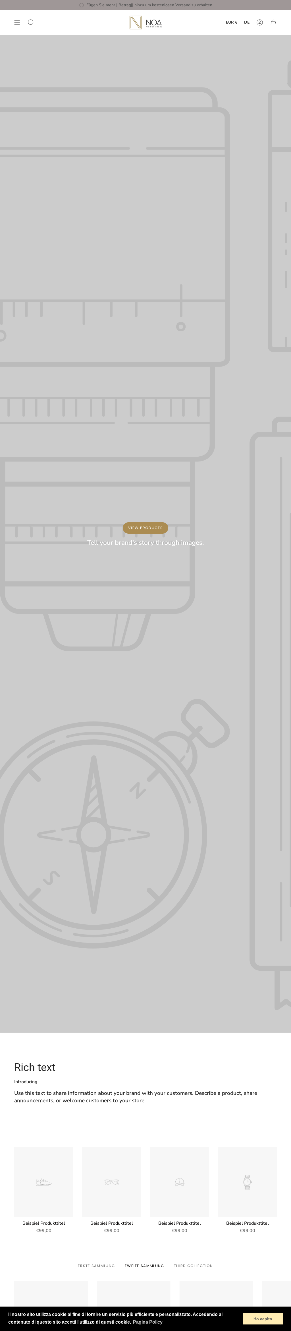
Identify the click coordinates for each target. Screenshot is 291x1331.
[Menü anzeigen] (17, 22)
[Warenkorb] (273, 22)
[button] (31, 22)
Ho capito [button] (262, 1319)
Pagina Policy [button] (148, 1322)
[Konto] (259, 22)
